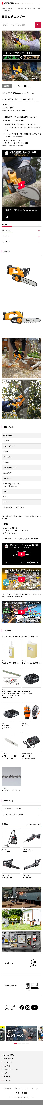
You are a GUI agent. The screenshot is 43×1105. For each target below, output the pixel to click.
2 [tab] (19, 1043)
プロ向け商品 (9, 1055)
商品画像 (4, 225)
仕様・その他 (6, 230)
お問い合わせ (7, 1088)
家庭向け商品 (11, 8)
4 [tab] (27, 1043)
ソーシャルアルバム (11, 1069)
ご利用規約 (17, 1088)
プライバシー (26, 1088)
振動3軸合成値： (8, 468)
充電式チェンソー (35, 8)
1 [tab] (15, 1043)
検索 (38, 25)
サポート (7, 1073)
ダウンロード (6, 242)
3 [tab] (23, 1043)
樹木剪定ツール (22, 8)
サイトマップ (35, 1088)
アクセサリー (6, 236)
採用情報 (7, 1080)
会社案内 (7, 1076)
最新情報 (7, 1066)
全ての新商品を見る (33, 824)
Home (3, 8)
